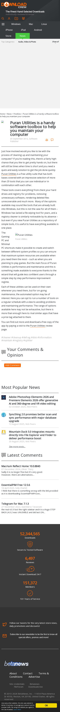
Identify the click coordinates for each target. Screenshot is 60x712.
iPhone (9, 30)
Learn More (17, 709)
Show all (55, 41)
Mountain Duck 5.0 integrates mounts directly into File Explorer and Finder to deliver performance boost (32, 435)
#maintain (7, 340)
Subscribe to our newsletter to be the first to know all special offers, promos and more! (33, 635)
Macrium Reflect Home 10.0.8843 (20, 466)
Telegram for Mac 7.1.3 (15, 503)
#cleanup (16, 337)
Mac (31, 24)
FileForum (18, 686)
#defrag (26, 337)
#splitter (28, 340)
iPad (23, 30)
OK (46, 705)
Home (2, 114)
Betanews (34, 684)
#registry (18, 340)
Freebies (17, 114)
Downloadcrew (35, 686)
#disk (34, 337)
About (13, 673)
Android (38, 30)
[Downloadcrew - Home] (14, 5)
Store (8, 35)
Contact (28, 673)
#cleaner (6, 337)
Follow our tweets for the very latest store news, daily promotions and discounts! (33, 624)
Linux (44, 24)
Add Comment (12, 365)
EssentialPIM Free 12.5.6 (15, 485)
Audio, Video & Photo (27, 41)
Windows (16, 24)
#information (44, 337)
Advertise (34, 676)
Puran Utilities (8, 173)
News (23, 35)
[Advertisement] (30, 78)
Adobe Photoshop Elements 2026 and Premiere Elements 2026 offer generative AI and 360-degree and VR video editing (33, 400)
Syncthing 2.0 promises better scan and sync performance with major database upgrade (33, 418)
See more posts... (17, 446)
